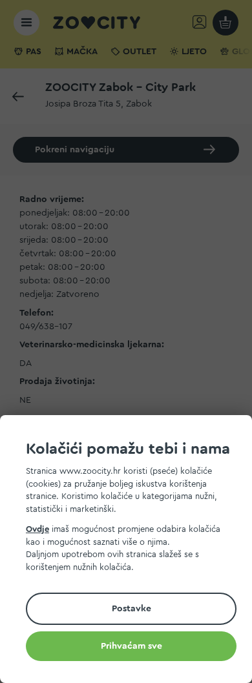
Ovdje (37, 529)
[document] (131, 551)
